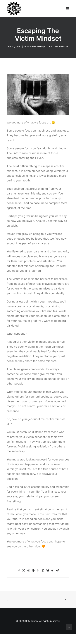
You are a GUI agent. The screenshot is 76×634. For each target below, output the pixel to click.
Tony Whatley (60, 46)
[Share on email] (57, 570)
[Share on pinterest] (33, 570)
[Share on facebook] (19, 570)
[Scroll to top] (69, 626)
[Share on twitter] (23, 570)
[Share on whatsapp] (43, 570)
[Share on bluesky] (47, 570)
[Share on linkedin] (38, 570)
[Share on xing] (52, 570)
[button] (67, 8)
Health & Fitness (36, 46)
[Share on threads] (28, 570)
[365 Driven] (14, 8)
